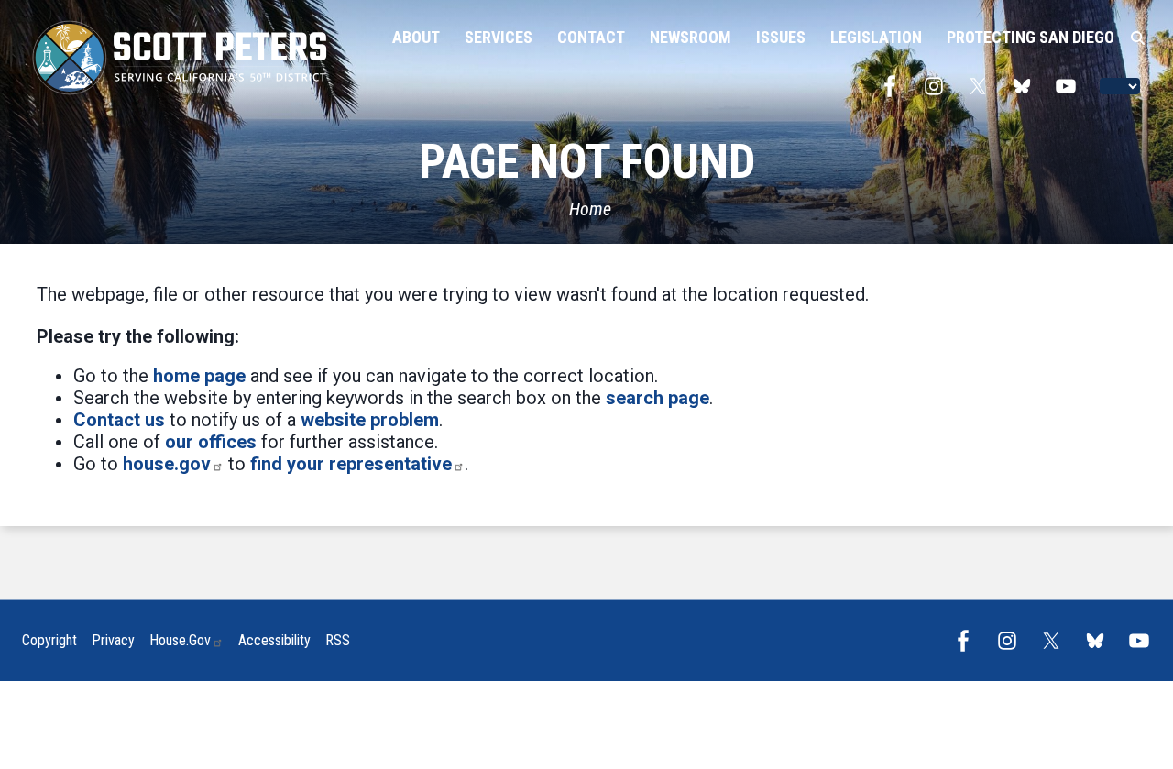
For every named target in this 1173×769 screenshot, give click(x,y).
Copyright (49, 640)
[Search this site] (1138, 38)
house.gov (167, 464)
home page (199, 376)
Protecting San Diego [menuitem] (1030, 37)
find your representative (351, 464)
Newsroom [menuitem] (690, 37)
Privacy (113, 640)
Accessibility (274, 640)
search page (657, 398)
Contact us (119, 420)
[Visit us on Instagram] (938, 86)
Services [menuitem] (498, 37)
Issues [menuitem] (781, 37)
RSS (337, 640)
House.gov (180, 640)
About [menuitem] (416, 37)
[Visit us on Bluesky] (1026, 86)
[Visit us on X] (982, 86)
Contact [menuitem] (591, 37)
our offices (211, 442)
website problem (370, 420)
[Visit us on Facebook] (894, 86)
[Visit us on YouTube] (1070, 86)
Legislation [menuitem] (876, 37)
